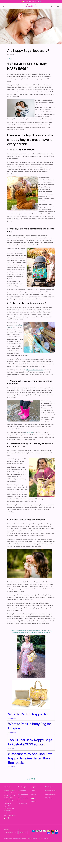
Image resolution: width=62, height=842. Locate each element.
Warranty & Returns (50, 794)
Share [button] (10, 59)
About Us (33, 794)
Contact (33, 801)
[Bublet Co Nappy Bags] (31, 656)
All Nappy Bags (22, 790)
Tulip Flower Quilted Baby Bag (23, 799)
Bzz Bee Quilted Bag (23, 794)
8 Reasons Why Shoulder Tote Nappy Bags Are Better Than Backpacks (30, 758)
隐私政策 (30, 838)
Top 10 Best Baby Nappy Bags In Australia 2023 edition (30, 742)
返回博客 (32, 779)
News (32, 798)
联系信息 (46, 838)
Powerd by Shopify (17, 838)
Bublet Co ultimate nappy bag (34, 370)
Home (33, 790)
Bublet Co (10, 838)
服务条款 (35, 838)
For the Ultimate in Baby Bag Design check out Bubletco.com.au (31, 630)
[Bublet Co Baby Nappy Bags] (31, 695)
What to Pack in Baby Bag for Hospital (29, 726)
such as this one (28, 432)
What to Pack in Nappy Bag (28, 714)
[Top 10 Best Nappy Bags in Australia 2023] (8, 736)
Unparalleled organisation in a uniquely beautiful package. (31, 632)
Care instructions (22, 803)
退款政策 (24, 838)
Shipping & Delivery (50, 790)
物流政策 (40, 838)
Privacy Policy (49, 798)
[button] (3, 6)
